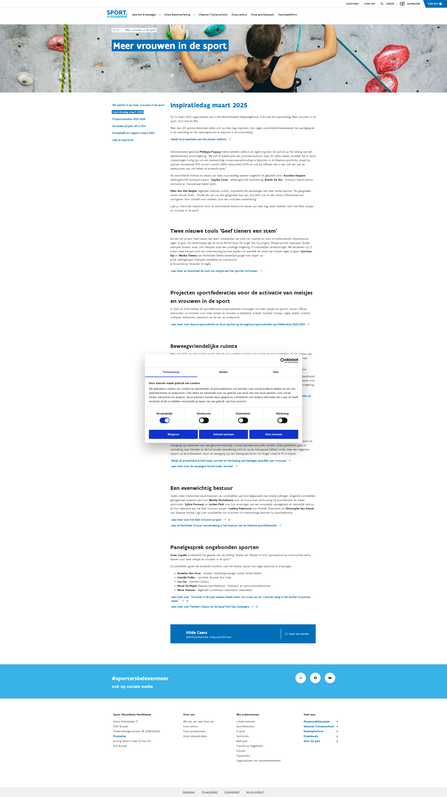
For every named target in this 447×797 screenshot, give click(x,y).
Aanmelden (413, 3)
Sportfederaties (245, 726)
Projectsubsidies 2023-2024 (128, 119)
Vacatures (352, 3)
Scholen (241, 750)
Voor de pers (312, 741)
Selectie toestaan (223, 434)
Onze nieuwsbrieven (195, 736)
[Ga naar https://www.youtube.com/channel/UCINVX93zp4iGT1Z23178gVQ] (330, 678)
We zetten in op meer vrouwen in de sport (138, 105)
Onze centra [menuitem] (239, 14)
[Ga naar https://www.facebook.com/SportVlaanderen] (315, 678)
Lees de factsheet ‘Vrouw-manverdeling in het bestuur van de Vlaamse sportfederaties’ (224, 525)
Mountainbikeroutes (316, 721)
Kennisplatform (314, 731)
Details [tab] (223, 371)
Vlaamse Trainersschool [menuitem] (213, 14)
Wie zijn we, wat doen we (198, 721)
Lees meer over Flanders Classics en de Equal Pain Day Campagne (210, 606)
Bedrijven (241, 741)
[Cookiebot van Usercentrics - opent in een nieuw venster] (283, 360)
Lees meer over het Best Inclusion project (196, 519)
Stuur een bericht (299, 634)
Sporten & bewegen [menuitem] (144, 14)
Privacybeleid (210, 792)
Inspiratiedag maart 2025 (127, 112)
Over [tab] (276, 371)
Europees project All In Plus (129, 126)
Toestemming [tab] (171, 371)
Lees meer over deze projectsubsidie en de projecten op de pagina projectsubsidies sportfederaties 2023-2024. (238, 324)
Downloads (311, 736)
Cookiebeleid (232, 792)
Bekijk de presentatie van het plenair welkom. (199, 139)
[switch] (204, 420)
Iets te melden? (255, 792)
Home (115, 30)
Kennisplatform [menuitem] (287, 14)
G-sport (240, 731)
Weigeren (173, 434)
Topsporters (243, 755)
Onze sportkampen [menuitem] (262, 14)
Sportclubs (242, 736)
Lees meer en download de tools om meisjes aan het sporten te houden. (214, 271)
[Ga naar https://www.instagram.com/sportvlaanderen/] (300, 678)
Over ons (369, 3)
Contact (433, 3)
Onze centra (190, 726)
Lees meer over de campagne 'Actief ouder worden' (202, 466)
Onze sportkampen (194, 731)
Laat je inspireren (123, 140)
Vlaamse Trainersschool (319, 726)
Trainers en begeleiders (249, 746)
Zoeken (390, 3)
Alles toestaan (273, 434)
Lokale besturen (245, 721)
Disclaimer (189, 792)
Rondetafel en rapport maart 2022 (133, 133)
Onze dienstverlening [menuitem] (177, 14)
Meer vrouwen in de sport (140, 30)
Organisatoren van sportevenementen (258, 760)
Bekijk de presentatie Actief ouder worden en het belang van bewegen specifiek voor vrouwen (228, 460)
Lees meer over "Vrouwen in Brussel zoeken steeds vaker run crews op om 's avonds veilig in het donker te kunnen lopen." (240, 599)
